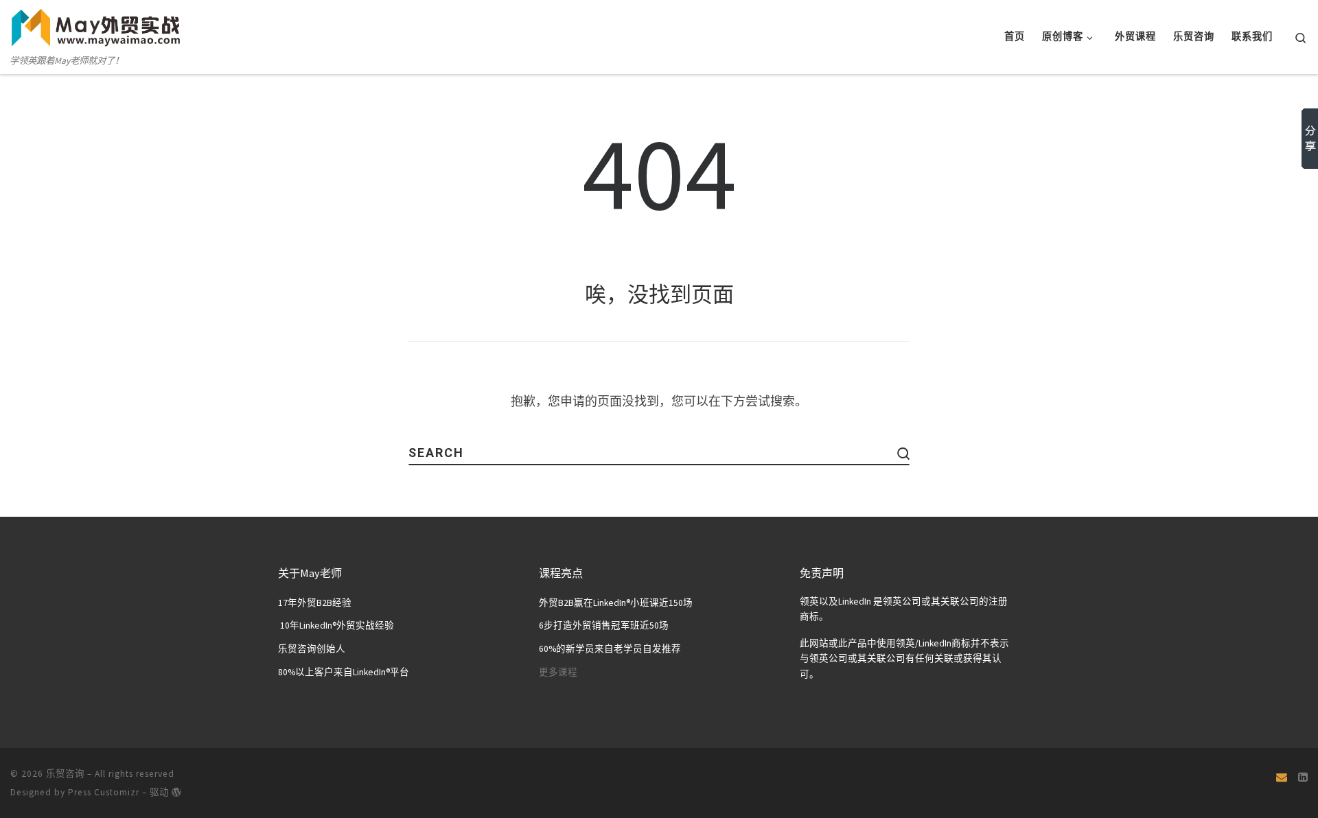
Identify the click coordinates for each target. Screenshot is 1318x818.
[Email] (1281, 777)
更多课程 (558, 672)
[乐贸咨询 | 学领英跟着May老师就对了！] (96, 25)
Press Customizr (103, 792)
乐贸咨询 (65, 774)
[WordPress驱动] (176, 792)
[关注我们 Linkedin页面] (1303, 777)
